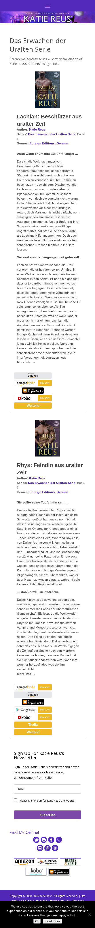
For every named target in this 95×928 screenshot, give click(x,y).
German (62, 143)
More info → (26, 362)
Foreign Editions (42, 143)
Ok (37, 921)
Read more (52, 921)
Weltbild (33, 405)
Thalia (33, 724)
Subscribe (47, 815)
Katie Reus (37, 129)
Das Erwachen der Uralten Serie (51, 134)
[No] (89, 914)
